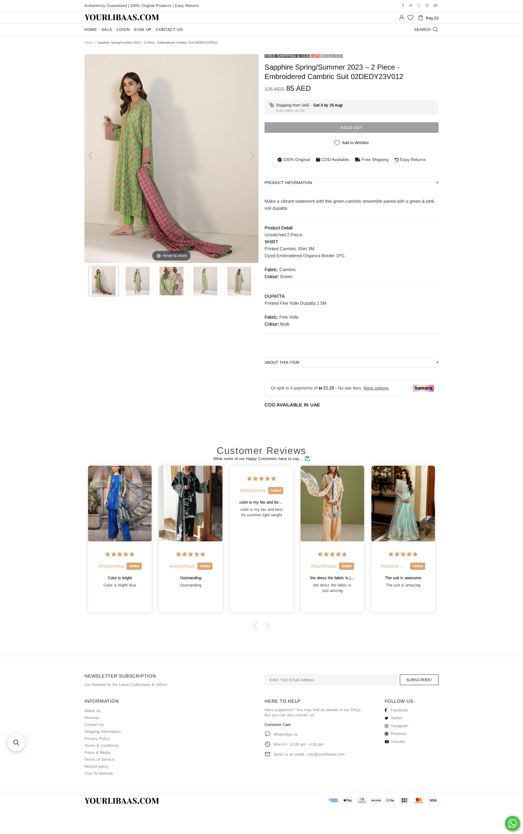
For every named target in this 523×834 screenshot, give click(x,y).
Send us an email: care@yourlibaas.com (309, 754)
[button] (257, 626)
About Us (92, 710)
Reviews (91, 717)
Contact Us (94, 724)
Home (88, 42)
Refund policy (96, 766)
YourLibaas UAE (122, 17)
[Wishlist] (410, 17)
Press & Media (97, 752)
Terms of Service (99, 759)
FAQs (355, 710)
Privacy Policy (97, 738)
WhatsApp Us (286, 734)
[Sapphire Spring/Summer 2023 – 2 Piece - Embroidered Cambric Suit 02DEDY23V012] (104, 281)
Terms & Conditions (101, 745)
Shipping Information (102, 731)
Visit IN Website (98, 773)
